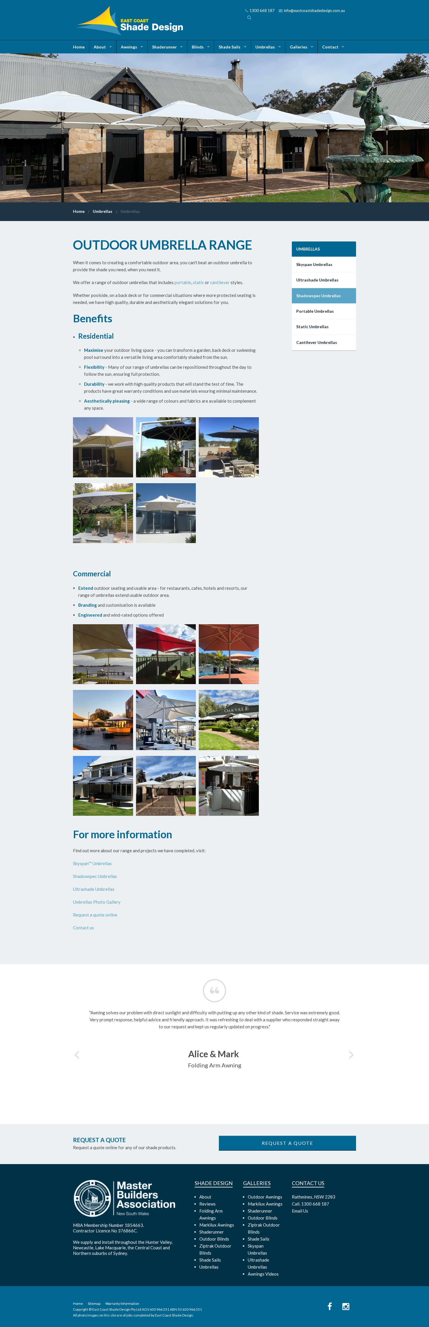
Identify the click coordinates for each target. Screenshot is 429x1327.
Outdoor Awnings (265, 1196)
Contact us (83, 927)
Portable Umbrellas (315, 311)
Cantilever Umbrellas (316, 342)
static (198, 282)
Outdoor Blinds (214, 1238)
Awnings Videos (263, 1273)
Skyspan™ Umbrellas (92, 863)
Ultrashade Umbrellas (93, 889)
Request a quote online (95, 914)
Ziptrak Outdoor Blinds (215, 1249)
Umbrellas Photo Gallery (97, 902)
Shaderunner (164, 46)
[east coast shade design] (131, 20)
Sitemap (94, 1303)
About (100, 46)
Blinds (198, 46)
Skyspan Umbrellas (314, 264)
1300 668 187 (262, 10)
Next (351, 1053)
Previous (77, 1053)
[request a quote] (287, 1143)
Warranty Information (122, 1303)
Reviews (207, 1203)
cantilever (220, 282)
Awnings (129, 46)
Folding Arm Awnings (211, 1214)
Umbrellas (265, 46)
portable (183, 282)
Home (79, 46)
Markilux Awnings (216, 1224)
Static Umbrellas (312, 326)
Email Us (300, 1210)
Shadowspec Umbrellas (95, 876)
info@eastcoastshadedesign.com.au (314, 10)
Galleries (298, 46)
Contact (330, 46)
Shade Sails (229, 46)
